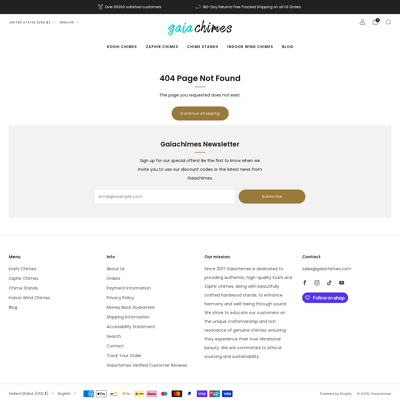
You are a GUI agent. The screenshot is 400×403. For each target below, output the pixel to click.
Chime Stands (202, 46)
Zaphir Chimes (162, 46)
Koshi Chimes (122, 46)
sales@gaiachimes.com (326, 269)
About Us (116, 269)
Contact (115, 346)
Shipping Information (128, 317)
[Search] (388, 22)
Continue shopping (200, 113)
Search (114, 336)
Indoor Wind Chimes (250, 46)
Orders (113, 278)
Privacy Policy (120, 298)
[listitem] (130, 7)
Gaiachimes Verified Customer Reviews (147, 365)
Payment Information (129, 288)
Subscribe (272, 196)
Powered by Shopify (336, 393)
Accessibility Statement (131, 327)
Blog (287, 46)
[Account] (362, 22)
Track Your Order (124, 356)
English (67, 22)
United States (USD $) (30, 22)
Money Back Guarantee (131, 307)
